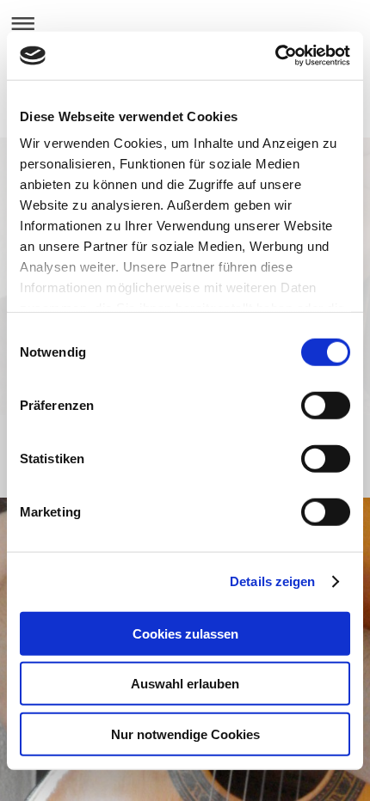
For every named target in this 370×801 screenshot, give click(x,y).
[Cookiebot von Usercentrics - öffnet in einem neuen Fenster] (275, 56)
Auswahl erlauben (185, 683)
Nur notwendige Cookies (185, 733)
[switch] (325, 405)
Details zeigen (272, 581)
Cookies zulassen (185, 633)
